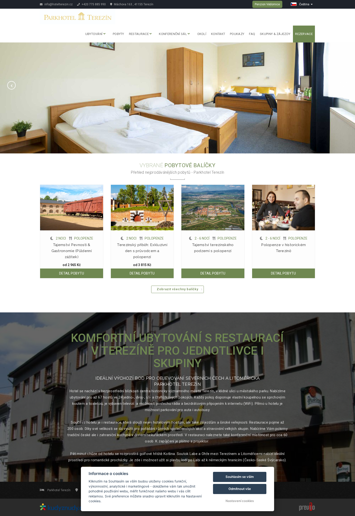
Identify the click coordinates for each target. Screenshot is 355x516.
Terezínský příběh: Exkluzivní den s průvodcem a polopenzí (142, 251)
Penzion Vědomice (267, 4)
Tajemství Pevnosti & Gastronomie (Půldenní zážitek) (71, 251)
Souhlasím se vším (240, 477)
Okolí (201, 34)
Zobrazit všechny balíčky (177, 289)
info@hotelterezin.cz (58, 4)
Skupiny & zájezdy (275, 34)
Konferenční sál (173, 34)
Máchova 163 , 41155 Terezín (133, 4)
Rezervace (304, 34)
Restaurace (139, 34)
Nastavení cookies (240, 501)
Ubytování (94, 34)
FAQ (252, 34)
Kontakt (218, 34)
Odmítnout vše (239, 489)
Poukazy (237, 34)
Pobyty (118, 34)
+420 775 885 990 (93, 4)
